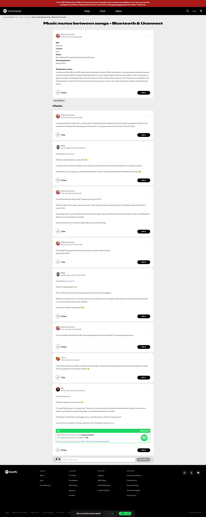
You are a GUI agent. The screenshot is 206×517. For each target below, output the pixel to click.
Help (87, 11)
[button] (149, 35)
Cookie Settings (47, 513)
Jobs (41, 480)
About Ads (60, 513)
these (75, 408)
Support (101, 475)
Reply (144, 93)
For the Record (45, 485)
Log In (194, 11)
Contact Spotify (104, 490)
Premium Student (133, 490)
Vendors (72, 495)
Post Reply (143, 460)
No (112, 513)
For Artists (72, 475)
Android (27, 17)
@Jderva (67, 396)
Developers (73, 480)
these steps (117, 4)
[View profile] (58, 35)
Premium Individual (134, 475)
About (42, 475)
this (128, 165)
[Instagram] (184, 472)
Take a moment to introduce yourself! (95, 441)
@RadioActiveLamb (66, 154)
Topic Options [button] (59, 100)
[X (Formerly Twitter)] (191, 472)
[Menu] (201, 10)
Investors (72, 490)
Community (14, 11)
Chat (102, 11)
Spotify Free (131, 495)
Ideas (118, 11)
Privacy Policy (34, 513)
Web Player (102, 480)
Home (15, 17)
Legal (7, 513)
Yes (122, 513)
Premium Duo (132, 480)
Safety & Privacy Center (19, 513)
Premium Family (133, 485)
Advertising (73, 485)
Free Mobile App (104, 485)
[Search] (187, 11)
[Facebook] (198, 472)
